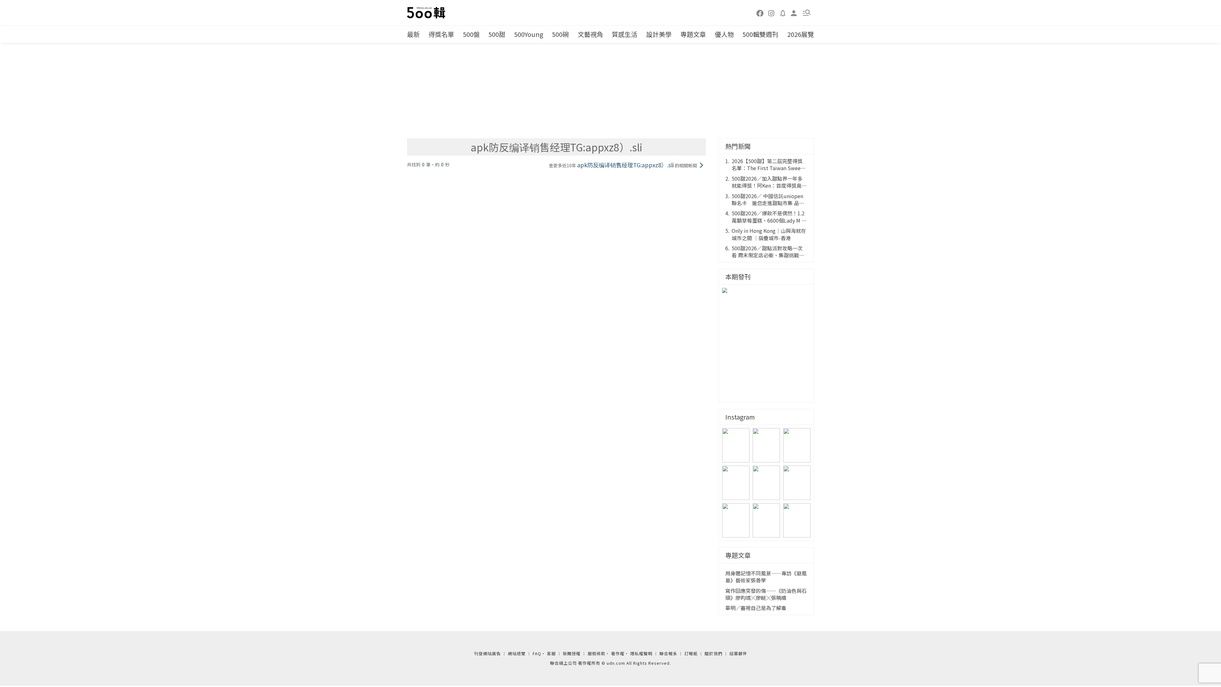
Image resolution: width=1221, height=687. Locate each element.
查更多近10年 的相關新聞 (623, 165)
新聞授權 (572, 653)
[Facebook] (760, 12)
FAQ (537, 653)
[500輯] (427, 12)
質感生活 (624, 34)
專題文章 (693, 34)
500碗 (560, 34)
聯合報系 (668, 653)
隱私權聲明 (641, 653)
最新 (413, 34)
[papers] (782, 12)
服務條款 (596, 653)
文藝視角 (590, 34)
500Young (528, 34)
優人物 (724, 34)
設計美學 (659, 34)
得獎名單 (441, 34)
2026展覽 (800, 34)
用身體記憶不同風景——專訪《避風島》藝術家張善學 (766, 577)
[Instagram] (771, 12)
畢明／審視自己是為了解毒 (755, 607)
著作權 (617, 653)
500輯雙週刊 (760, 34)
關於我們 (713, 653)
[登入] (794, 12)
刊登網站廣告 (487, 653)
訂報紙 (691, 653)
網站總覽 (517, 653)
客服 (551, 653)
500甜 (496, 34)
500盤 (471, 34)
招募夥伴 (738, 653)
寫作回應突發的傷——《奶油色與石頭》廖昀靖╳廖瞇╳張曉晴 (766, 594)
